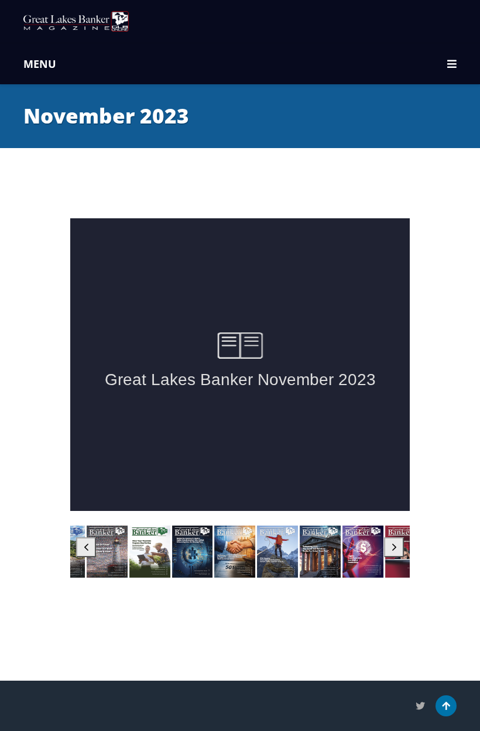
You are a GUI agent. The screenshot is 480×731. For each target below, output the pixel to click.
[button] (86, 547)
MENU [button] (39, 64)
